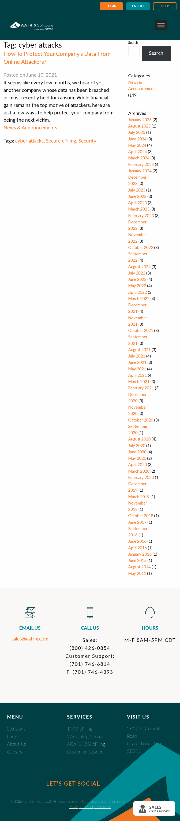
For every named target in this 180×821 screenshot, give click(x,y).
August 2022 (139, 267)
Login (111, 6)
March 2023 (139, 209)
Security (87, 141)
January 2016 (140, 554)
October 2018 (140, 516)
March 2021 (139, 382)
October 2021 (140, 331)
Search (133, 43)
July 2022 (136, 273)
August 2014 (139, 567)
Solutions (16, 729)
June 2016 (137, 541)
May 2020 (137, 458)
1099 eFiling (79, 729)
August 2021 (139, 350)
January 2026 (140, 120)
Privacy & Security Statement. (90, 807)
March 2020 (139, 471)
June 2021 (137, 363)
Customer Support (85, 752)
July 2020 (136, 446)
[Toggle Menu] (161, 25)
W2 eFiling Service (85, 736)
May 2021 (137, 369)
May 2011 (137, 574)
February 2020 (141, 478)
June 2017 (137, 522)
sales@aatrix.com (29, 638)
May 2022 (137, 286)
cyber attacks (29, 141)
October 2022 (140, 248)
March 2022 (139, 299)
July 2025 (136, 133)
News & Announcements (30, 127)
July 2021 (136, 356)
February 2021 (141, 388)
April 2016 (137, 548)
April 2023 (137, 203)
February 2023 (141, 216)
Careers (14, 752)
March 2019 (139, 497)
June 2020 (137, 452)
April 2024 (137, 152)
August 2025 (139, 126)
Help (165, 6)
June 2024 (137, 139)
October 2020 (140, 420)
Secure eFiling (61, 141)
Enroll (138, 6)
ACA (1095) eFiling (86, 744)
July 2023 (136, 190)
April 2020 (137, 465)
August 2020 (139, 439)
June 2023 (137, 197)
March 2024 (139, 158)
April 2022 (137, 292)
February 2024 (141, 165)
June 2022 (137, 280)
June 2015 (137, 561)
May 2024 (137, 145)
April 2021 (137, 375)
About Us (16, 744)
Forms (13, 736)
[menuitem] (111, 6)
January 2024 (140, 171)
